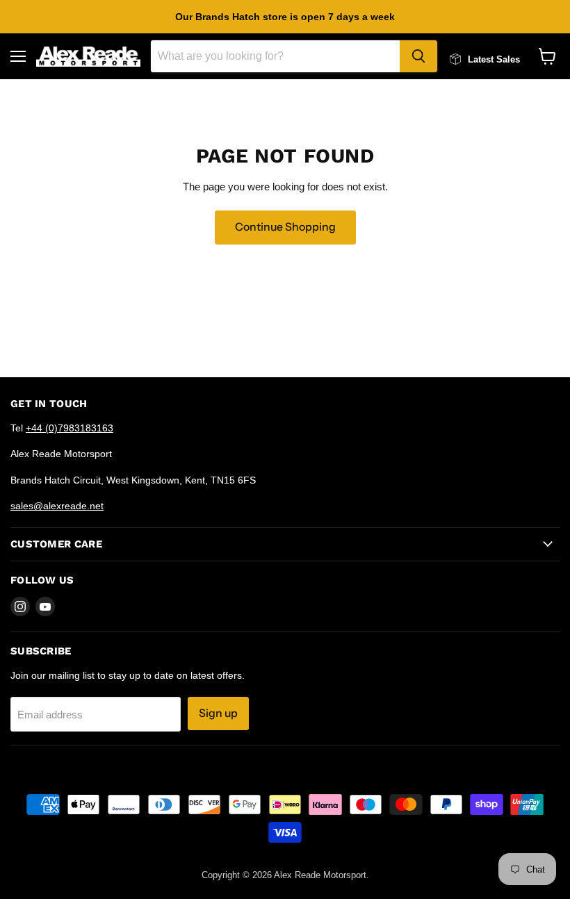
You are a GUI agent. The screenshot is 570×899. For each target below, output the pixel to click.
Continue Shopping (285, 226)
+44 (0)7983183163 (69, 428)
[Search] (418, 56)
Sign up (218, 713)
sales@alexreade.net (57, 505)
